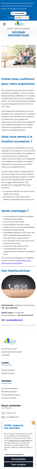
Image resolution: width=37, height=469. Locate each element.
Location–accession (8, 398)
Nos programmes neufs (10, 395)
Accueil (9, 28)
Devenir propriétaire (9, 388)
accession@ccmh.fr (14, 320)
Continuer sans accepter (13, 454)
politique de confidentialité (19, 441)
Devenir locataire (8, 370)
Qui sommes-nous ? (9, 349)
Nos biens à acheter (9, 392)
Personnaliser (18, 459)
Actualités (5, 355)
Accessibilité (20, 13)
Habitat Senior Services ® (11, 352)
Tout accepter (18, 464)
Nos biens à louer (8, 373)
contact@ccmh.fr (12, 417)
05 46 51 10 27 (10, 413)
